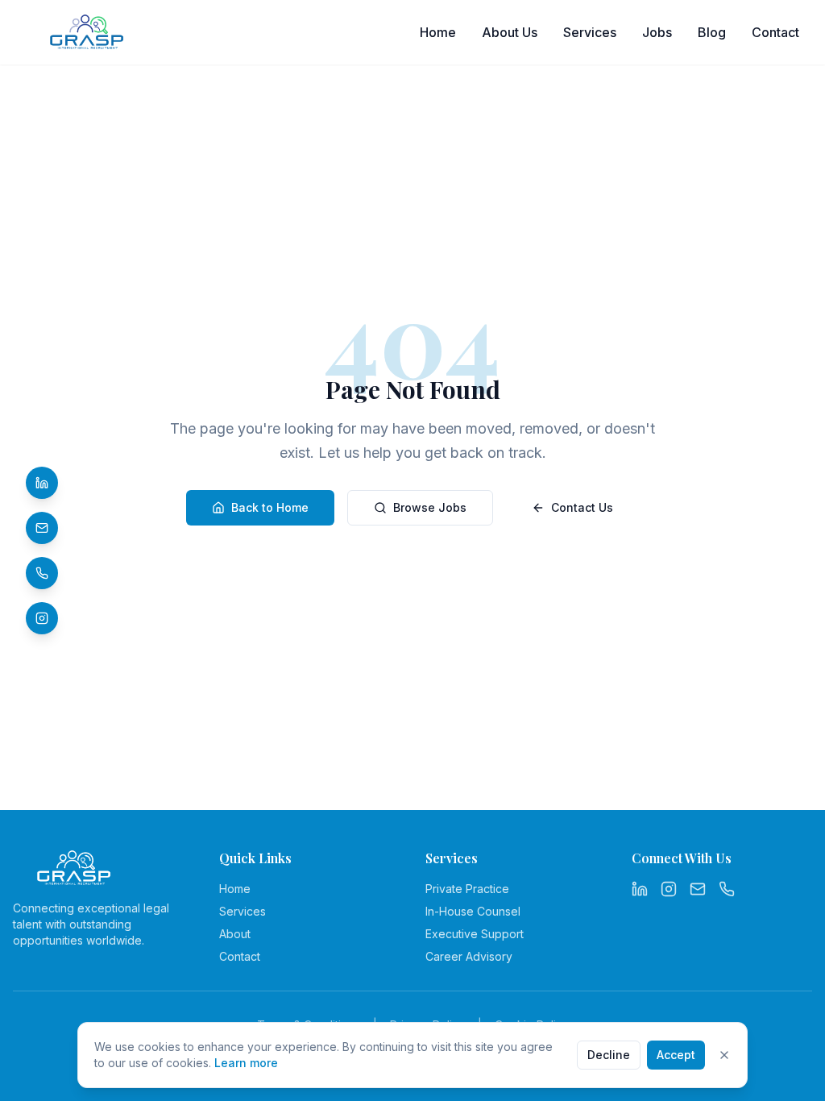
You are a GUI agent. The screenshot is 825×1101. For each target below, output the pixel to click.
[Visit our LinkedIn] (42, 483)
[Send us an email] (42, 528)
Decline (608, 1055)
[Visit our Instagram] (42, 618)
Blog (712, 32)
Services (589, 32)
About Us (509, 32)
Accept (676, 1055)
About (235, 934)
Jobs (657, 32)
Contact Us (582, 507)
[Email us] (698, 889)
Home (438, 32)
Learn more (246, 1063)
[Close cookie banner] (724, 1055)
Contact (775, 32)
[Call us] (42, 573)
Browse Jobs (429, 507)
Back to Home (270, 507)
